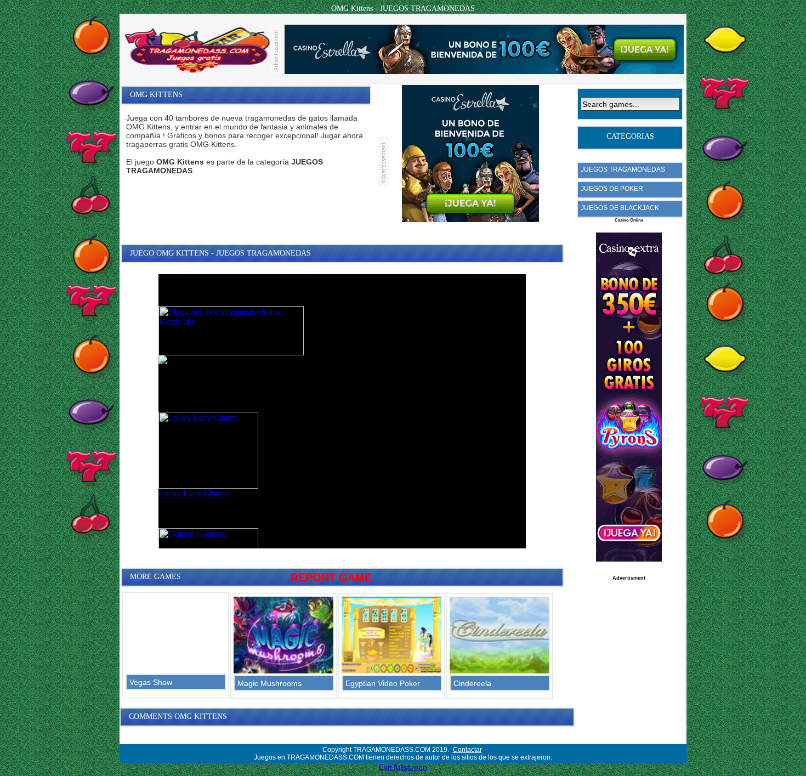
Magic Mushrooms (269, 683)
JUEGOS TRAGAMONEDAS (623, 169)
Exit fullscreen (403, 767)
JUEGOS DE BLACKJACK (620, 208)
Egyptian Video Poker (382, 683)
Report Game (331, 577)
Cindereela (472, 683)
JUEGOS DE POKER (612, 188)
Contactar (467, 750)
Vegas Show (150, 682)
